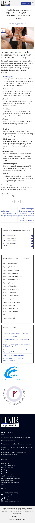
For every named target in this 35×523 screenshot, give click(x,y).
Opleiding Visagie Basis (10, 283)
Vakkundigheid (8, 76)
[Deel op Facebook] (15, 201)
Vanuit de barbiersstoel (10, 336)
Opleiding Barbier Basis (10, 263)
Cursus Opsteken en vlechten (11, 302)
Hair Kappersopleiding (19, 24)
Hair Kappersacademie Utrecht (10, 472)
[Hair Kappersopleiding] (5, 3)
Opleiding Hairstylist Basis (10, 273)
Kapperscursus (5, 463)
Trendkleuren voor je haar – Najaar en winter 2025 (16, 340)
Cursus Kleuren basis (9, 305)
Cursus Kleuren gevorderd (11, 308)
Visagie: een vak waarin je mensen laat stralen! (16, 333)
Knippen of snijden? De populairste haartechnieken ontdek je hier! (13, 359)
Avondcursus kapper (7, 480)
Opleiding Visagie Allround (11, 289)
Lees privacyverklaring (17, 519)
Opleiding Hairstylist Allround (11, 279)
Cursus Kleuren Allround (10, 311)
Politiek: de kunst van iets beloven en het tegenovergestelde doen (15, 351)
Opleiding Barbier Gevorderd (11, 267)
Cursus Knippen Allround (10, 299)
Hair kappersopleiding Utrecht (10, 478)
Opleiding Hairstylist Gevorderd (12, 276)
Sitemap (3, 484)
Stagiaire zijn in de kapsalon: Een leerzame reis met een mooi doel (16, 345)
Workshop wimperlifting (10, 315)
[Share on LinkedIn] (22, 201)
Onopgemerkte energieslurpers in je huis (15, 355)
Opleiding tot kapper (7, 476)
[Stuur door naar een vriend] (19, 201)
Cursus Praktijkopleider (10, 318)
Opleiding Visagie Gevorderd (11, 286)
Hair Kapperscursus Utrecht (9, 470)
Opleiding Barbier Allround (11, 270)
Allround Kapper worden (8, 465)
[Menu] (33, 3)
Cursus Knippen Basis (9, 292)
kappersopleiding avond (8, 474)
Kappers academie (7, 467)
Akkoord (14, 516)
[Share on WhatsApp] (12, 201)
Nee (22, 516)
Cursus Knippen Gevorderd (11, 295)
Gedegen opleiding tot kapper (10, 482)
